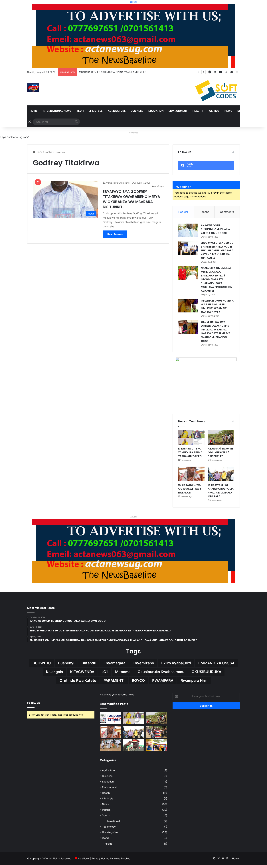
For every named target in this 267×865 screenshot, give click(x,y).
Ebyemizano (143, 663)
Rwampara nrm (194, 680)
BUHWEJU (42, 663)
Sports (242, 110)
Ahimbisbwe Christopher (118, 182)
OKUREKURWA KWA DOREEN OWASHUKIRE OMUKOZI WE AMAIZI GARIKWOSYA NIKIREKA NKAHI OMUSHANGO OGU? (215, 331)
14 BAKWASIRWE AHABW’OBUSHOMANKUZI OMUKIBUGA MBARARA (221, 490)
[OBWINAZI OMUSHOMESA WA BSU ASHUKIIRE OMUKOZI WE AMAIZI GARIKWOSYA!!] (188, 305)
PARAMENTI (114, 680)
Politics (213, 110)
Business (137, 110)
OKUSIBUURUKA (206, 672)
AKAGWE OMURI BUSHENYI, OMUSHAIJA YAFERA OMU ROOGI (215, 229)
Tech (80, 110)
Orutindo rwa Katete (78, 680)
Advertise (133, 132)
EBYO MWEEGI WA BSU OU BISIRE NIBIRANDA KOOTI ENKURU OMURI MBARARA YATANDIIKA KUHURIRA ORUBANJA (217, 250)
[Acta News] (33, 87)
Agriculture (117, 110)
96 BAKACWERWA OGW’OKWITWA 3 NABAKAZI (189, 488)
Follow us (33, 703)
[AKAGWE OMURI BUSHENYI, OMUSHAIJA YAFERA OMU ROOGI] (188, 230)
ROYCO (138, 680)
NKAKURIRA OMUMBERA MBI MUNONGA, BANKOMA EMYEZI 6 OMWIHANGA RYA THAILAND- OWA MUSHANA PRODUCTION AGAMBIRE (216, 279)
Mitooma (122, 672)
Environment (178, 110)
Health (198, 110)
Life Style (96, 110)
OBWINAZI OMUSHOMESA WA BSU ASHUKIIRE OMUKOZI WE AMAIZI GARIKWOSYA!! (217, 306)
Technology (109, 826)
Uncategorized (110, 832)
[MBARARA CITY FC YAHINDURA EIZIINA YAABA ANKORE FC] (191, 437)
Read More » (115, 234)
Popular (183, 212)
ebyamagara (114, 663)
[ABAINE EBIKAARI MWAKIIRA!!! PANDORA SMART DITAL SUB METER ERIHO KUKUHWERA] (110, 718)
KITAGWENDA (82, 672)
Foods (108, 843)
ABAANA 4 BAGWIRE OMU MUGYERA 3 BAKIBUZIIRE (108, 72)
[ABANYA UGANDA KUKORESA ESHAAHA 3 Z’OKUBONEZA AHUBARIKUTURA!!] (110, 745)
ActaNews (84, 858)
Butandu (89, 663)
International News (57, 110)
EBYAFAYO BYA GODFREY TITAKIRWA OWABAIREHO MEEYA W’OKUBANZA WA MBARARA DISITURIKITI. (131, 199)
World (105, 837)
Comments (227, 212)
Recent (204, 212)
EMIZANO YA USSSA (216, 663)
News (228, 110)
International (112, 821)
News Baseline (122, 858)
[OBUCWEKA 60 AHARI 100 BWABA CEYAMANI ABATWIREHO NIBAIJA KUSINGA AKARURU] (156, 745)
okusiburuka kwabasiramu (161, 672)
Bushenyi (66, 663)
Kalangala (54, 672)
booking (133, 2)
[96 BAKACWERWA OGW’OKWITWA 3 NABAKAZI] (191, 474)
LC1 (105, 672)
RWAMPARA (162, 680)
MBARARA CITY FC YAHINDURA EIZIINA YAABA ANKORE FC (190, 452)
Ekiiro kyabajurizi (176, 663)
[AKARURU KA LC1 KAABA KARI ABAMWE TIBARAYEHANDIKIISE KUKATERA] (156, 732)
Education (155, 110)
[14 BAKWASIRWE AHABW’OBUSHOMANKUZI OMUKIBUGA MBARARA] (221, 474)
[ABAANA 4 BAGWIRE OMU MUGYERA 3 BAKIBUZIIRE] (221, 437)
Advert (133, 516)
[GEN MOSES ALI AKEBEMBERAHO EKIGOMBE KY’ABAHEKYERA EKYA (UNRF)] (133, 745)
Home (34, 110)
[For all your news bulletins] (133, 551)
